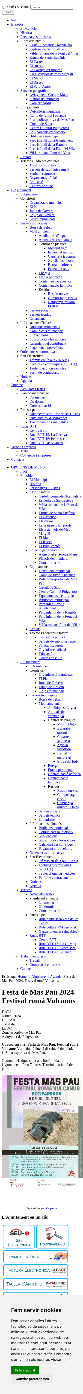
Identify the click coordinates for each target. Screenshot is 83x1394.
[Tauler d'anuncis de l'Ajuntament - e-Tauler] (35, 1289)
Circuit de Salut (41, 124)
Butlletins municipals (45, 327)
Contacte (17, 459)
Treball (25, 451)
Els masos (37, 66)
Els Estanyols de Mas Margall (51, 74)
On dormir (37, 401)
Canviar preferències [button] (32, 1379)
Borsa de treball (41, 227)
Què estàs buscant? (16, 7)
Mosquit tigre (57, 248)
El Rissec (36, 82)
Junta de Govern (41, 211)
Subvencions (39, 335)
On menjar (37, 397)
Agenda (26, 381)
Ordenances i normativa (37, 352)
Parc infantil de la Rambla (48, 144)
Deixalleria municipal (45, 111)
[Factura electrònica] (35, 1275)
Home (22, 976)
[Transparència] (52, 1247)
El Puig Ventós (40, 86)
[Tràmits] (35, 1261)
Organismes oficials (44, 178)
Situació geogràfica (34, 91)
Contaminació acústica (55, 281)
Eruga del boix (58, 269)
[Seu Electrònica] (19, 1247)
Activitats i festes (32, 389)
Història (26, 33)
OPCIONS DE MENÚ (28, 467)
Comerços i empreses (35, 455)
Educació (36, 182)
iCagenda (51, 1208)
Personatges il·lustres (35, 37)
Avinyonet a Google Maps (49, 95)
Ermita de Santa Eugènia (47, 57)
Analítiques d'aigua (53, 236)
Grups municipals (42, 219)
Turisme (17, 385)
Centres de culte (41, 186)
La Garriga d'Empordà (46, 70)
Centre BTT (38, 430)
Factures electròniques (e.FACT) (53, 364)
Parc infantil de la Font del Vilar (53, 149)
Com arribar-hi (40, 103)
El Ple (34, 207)
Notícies (26, 376)
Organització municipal (46, 202)
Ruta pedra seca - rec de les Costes (55, 414)
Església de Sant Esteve (47, 49)
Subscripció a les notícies (48, 339)
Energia (44, 273)
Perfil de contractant (44, 372)
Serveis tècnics (40, 314)
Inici (14, 20)
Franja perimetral (51, 277)
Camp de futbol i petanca (48, 115)
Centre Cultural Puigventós (49, 128)
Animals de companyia (55, 240)
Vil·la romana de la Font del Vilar (54, 53)
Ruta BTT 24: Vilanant (46, 443)
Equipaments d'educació (47, 132)
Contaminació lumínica (55, 285)
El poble (17, 24)
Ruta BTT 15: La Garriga (48, 435)
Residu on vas (58, 294)
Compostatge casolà (62, 298)
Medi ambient (40, 231)
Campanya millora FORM (68, 805)
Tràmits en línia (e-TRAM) (49, 360)
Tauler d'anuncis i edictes (48, 368)
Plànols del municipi (44, 99)
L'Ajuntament (21, 190)
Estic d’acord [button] (25, 1370)
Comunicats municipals (46, 331)
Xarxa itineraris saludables (49, 422)
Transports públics (43, 165)
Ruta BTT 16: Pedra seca (48, 439)
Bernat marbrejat (60, 265)
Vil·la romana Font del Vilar (50, 153)
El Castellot (38, 62)
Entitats (25, 157)
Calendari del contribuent (48, 343)
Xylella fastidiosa (60, 260)
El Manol (36, 78)
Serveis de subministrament (49, 169)
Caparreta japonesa (62, 256)
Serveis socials (40, 310)
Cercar (8, 12)
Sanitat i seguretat (42, 173)
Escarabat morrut (60, 252)
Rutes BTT (28, 426)
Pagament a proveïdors (46, 347)
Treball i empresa (23, 447)
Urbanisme (37, 318)
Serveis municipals (33, 223)
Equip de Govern (42, 215)
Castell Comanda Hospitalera (51, 45)
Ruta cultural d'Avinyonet (48, 418)
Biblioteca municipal (44, 136)
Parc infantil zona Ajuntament (51, 140)
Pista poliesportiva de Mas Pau (52, 120)
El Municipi (29, 28)
